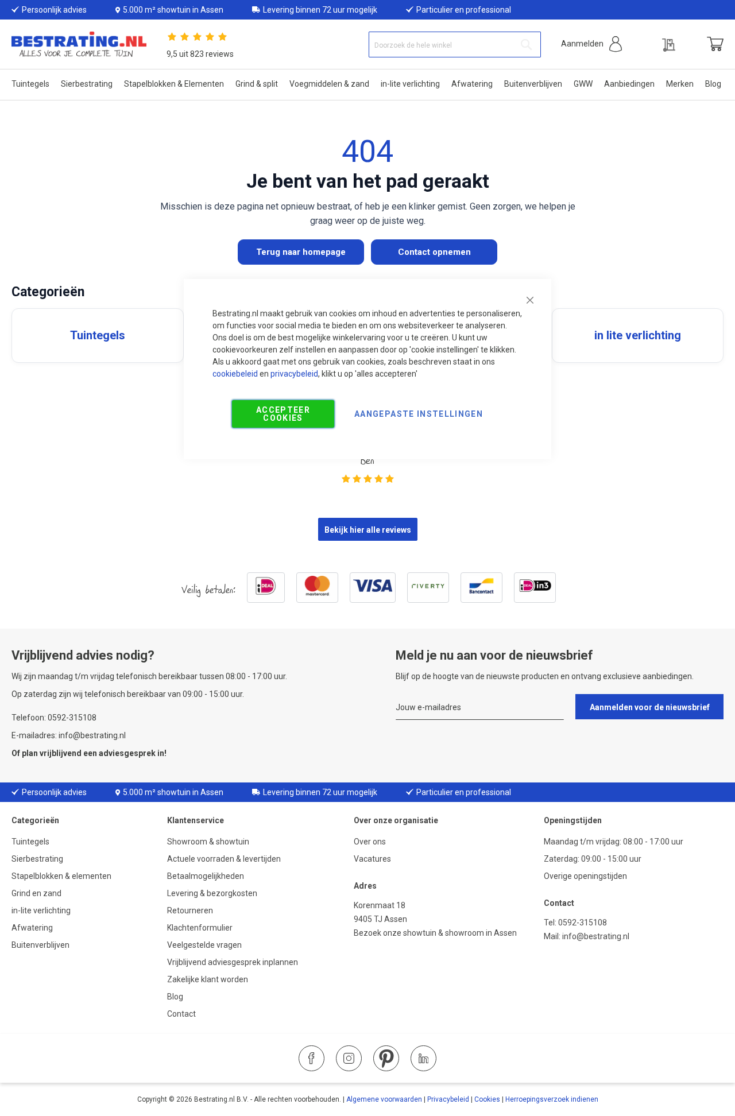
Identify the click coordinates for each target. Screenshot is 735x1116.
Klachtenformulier (200, 927)
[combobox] (455, 44)
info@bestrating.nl (595, 936)
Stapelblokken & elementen (61, 876)
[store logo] (78, 44)
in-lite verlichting (41, 910)
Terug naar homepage (301, 252)
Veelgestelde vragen (204, 945)
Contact (181, 1013)
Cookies (487, 1099)
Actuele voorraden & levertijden (224, 858)
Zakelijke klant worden (207, 979)
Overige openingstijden (585, 876)
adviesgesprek (127, 753)
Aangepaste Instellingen (418, 413)
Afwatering (32, 927)
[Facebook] (311, 1058)
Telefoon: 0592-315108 (53, 717)
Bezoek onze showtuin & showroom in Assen (435, 932)
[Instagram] (349, 1058)
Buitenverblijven (40, 945)
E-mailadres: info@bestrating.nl (68, 735)
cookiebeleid (235, 373)
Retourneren (190, 910)
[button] (591, 44)
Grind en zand (36, 893)
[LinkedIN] (423, 1058)
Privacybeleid (448, 1099)
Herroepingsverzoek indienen (551, 1099)
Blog (175, 996)
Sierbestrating (37, 858)
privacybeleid (294, 373)
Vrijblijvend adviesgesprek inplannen (232, 962)
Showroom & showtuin (208, 841)
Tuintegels (30, 841)
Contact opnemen (434, 252)
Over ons (370, 841)
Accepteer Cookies (283, 414)
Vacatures (372, 858)
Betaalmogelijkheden (205, 876)
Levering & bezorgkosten (212, 893)
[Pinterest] (386, 1058)
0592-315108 (582, 922)
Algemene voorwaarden (384, 1099)
